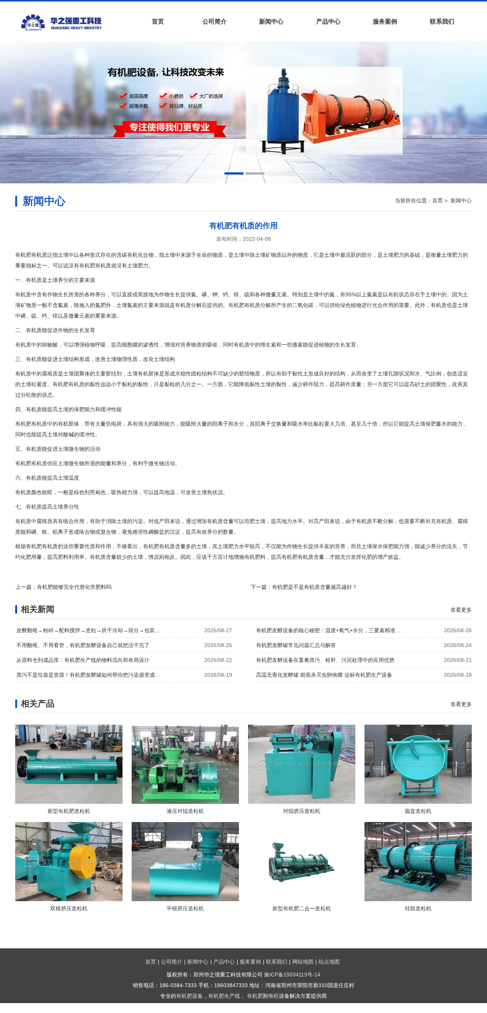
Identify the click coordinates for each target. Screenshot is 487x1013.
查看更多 (461, 610)
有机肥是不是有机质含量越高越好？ (314, 587)
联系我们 (442, 21)
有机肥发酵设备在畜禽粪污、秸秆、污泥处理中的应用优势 (325, 660)
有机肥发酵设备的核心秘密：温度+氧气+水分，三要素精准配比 (330, 630)
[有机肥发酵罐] (72, 22)
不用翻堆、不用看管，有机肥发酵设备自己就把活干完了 (83, 645)
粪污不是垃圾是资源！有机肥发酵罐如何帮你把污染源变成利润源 (90, 675)
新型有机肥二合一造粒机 (301, 908)
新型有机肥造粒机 (69, 811)
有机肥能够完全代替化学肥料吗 (74, 587)
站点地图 (329, 962)
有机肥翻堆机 (263, 996)
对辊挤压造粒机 (301, 811)
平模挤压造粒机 (185, 908)
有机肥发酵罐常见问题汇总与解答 (296, 645)
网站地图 (303, 962)
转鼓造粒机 (418, 908)
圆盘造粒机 (418, 811)
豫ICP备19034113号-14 (292, 975)
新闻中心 (271, 21)
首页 (158, 21)
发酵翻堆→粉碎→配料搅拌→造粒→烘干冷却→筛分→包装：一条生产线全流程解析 (90, 630)
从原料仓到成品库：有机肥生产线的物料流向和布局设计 (83, 660)
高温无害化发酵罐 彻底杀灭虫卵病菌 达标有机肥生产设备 (324, 675)
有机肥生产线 (224, 996)
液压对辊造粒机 (185, 811)
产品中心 (328, 21)
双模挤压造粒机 (69, 908)
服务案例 (385, 21)
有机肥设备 (189, 996)
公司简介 (214, 21)
